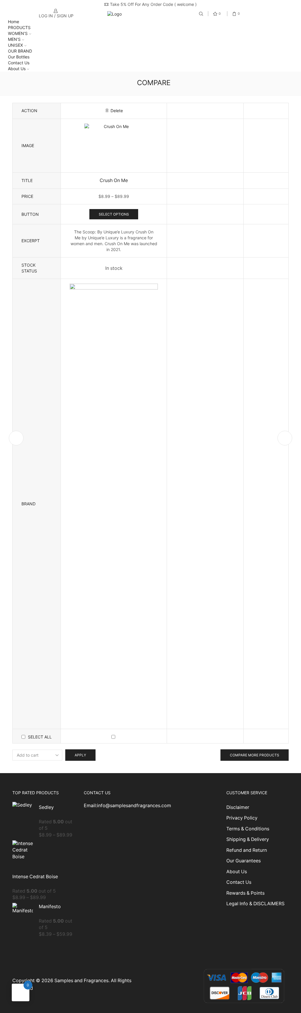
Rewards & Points (245, 893)
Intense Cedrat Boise (35, 876)
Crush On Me (114, 180)
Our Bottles (18, 56)
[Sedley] (22, 817)
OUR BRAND (20, 50)
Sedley (46, 807)
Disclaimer (237, 807)
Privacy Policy (241, 818)
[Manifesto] (22, 916)
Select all (40, 736)
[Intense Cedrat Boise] (22, 855)
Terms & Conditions (247, 829)
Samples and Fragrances (81, 980)
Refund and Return (246, 850)
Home (13, 21)
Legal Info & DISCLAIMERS (255, 903)
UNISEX (15, 45)
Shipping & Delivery (247, 839)
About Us (17, 68)
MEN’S (14, 39)
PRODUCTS (19, 27)
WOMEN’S (18, 33)
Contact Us (18, 62)
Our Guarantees (243, 861)
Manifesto (50, 906)
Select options (114, 214)
